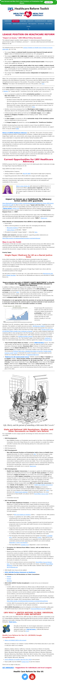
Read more (44, 218)
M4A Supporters (32, 23)
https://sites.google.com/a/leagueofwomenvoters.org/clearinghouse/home (27, 601)
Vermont (9, 581)
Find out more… (31, 629)
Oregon (9, 578)
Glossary (5, 91)
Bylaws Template (11, 275)
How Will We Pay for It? (40, 20)
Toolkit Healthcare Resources (20, 23)
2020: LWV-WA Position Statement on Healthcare (20, 572)
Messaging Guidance (12, 227)
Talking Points (11, 230)
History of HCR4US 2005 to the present (15, 640)
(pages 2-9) (10, 208)
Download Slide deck (33, 354)
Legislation (49, 20)
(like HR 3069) (26, 173)
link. (35, 454)
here (43, 83)
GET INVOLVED (8, 667)
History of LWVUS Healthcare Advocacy (14, 132)
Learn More (48, 2)
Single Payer (23, 20)
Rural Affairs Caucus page (41, 493)
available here (25, 544)
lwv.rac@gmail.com (12, 567)
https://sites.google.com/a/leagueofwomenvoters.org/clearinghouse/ (21, 238)
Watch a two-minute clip (23, 186)
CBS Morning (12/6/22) (39, 326)
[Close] (56, 1)
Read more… (13, 622)
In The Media (8, 23)
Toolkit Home (8, 20)
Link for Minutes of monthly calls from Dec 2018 (18, 659)
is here (39, 537)
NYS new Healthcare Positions (22, 514)
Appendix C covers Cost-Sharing (18, 542)
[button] (28, 29)
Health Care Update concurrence (43, 484)
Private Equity (48, 340)
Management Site (48, 273)
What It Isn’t (30, 20)
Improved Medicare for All (38, 608)
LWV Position (15, 20)
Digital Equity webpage (21, 492)
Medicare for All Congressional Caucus (17, 356)
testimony (47, 338)
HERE (17, 128)
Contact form (25, 661)
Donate (28, 26)
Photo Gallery (48, 23)
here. (33, 107)
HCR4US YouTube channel (25, 336)
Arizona (9, 576)
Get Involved (41, 23)
